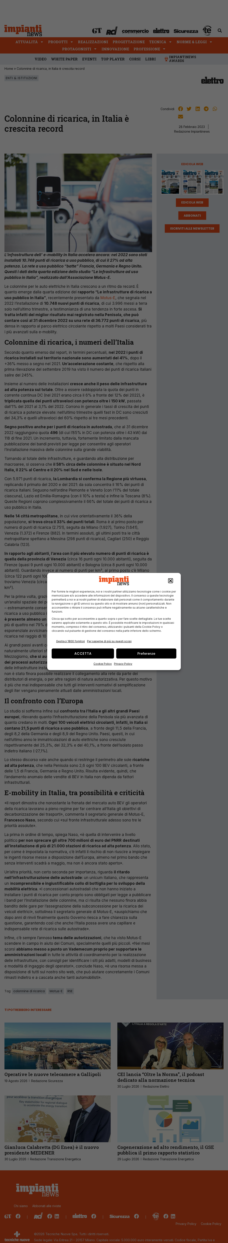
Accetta (83, 653)
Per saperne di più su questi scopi (109, 641)
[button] (170, 580)
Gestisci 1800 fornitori (70, 641)
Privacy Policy (123, 663)
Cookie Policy (103, 663)
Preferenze (146, 653)
